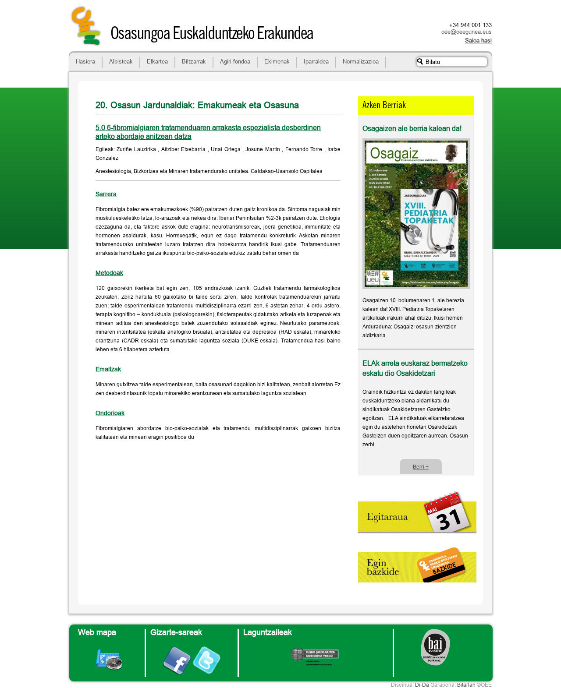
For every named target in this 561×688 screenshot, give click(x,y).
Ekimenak (277, 61)
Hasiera (85, 61)
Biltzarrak (194, 61)
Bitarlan (466, 684)
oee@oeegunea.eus (466, 31)
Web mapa (97, 632)
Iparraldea (316, 61)
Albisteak (121, 61)
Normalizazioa (361, 61)
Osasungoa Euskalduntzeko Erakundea (211, 35)
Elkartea (157, 61)
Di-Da (422, 684)
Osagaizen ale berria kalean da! (412, 128)
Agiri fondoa (235, 61)
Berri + (421, 466)
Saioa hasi (478, 40)
